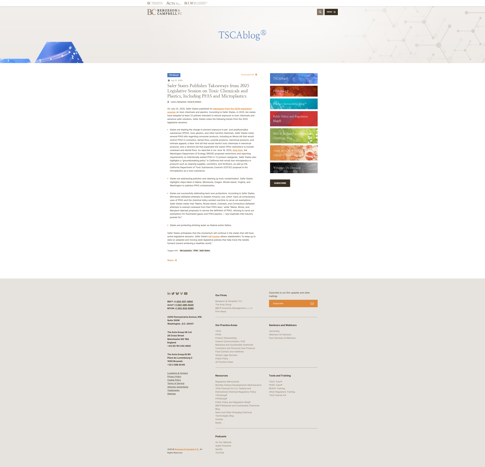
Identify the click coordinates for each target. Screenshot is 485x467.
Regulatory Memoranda (227, 381)
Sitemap (171, 393)
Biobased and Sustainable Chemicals (234, 345)
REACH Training (277, 388)
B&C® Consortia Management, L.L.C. (234, 308)
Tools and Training (280, 375)
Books (218, 422)
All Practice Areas (224, 362)
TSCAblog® (174, 75)
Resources (221, 375)
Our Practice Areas (226, 325)
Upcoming (274, 331)
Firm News (220, 311)
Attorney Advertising (177, 387)
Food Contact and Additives (229, 351)
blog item (238, 150)
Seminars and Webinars (283, 325)
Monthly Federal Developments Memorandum (238, 385)
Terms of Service (175, 383)
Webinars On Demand (280, 334)
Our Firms (221, 295)
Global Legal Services (226, 355)
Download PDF (247, 74)
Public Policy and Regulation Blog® (232, 402)
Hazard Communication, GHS (230, 341)
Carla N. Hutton (194, 102)
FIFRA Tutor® (275, 385)
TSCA (218, 331)
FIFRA (218, 334)
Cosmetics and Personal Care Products (235, 348)
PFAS (195, 251)
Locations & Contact (177, 373)
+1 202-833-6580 (184, 308)
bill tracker (214, 236)
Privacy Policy (174, 376)
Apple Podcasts (223, 445)
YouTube (219, 452)
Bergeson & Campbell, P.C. (187, 449)
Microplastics (186, 251)
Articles (219, 419)
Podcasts (220, 436)
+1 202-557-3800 (183, 301)
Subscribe (280, 183)
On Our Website (223, 442)
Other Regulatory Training (282, 392)
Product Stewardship (226, 338)
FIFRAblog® (221, 398)
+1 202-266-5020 (184, 305)
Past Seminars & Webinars (282, 338)
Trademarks (173, 390)
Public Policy (221, 358)
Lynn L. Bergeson (178, 102)
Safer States (205, 251)
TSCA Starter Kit (277, 395)
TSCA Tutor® (275, 381)
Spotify (218, 449)
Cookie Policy (174, 380)
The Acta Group (223, 304)
